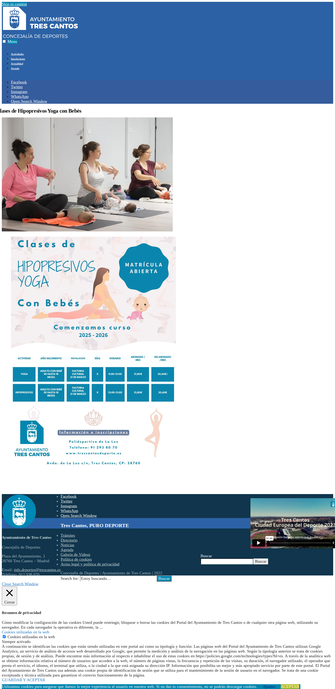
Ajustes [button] (269, 686)
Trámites (68, 535)
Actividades (17, 54)
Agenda (15, 68)
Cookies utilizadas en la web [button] (25, 632)
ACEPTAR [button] (290, 686)
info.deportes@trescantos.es (37, 569)
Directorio (69, 540)
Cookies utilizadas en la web (31, 637)
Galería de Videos (75, 554)
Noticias (67, 545)
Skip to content (14, 4)
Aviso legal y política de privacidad (90, 564)
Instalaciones (18, 58)
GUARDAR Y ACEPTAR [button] (23, 680)
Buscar (206, 556)
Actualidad (17, 63)
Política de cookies (76, 559)
